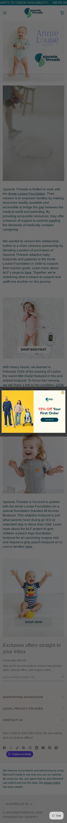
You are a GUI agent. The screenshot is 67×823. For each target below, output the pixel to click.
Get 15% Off (49, 420)
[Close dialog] (62, 392)
